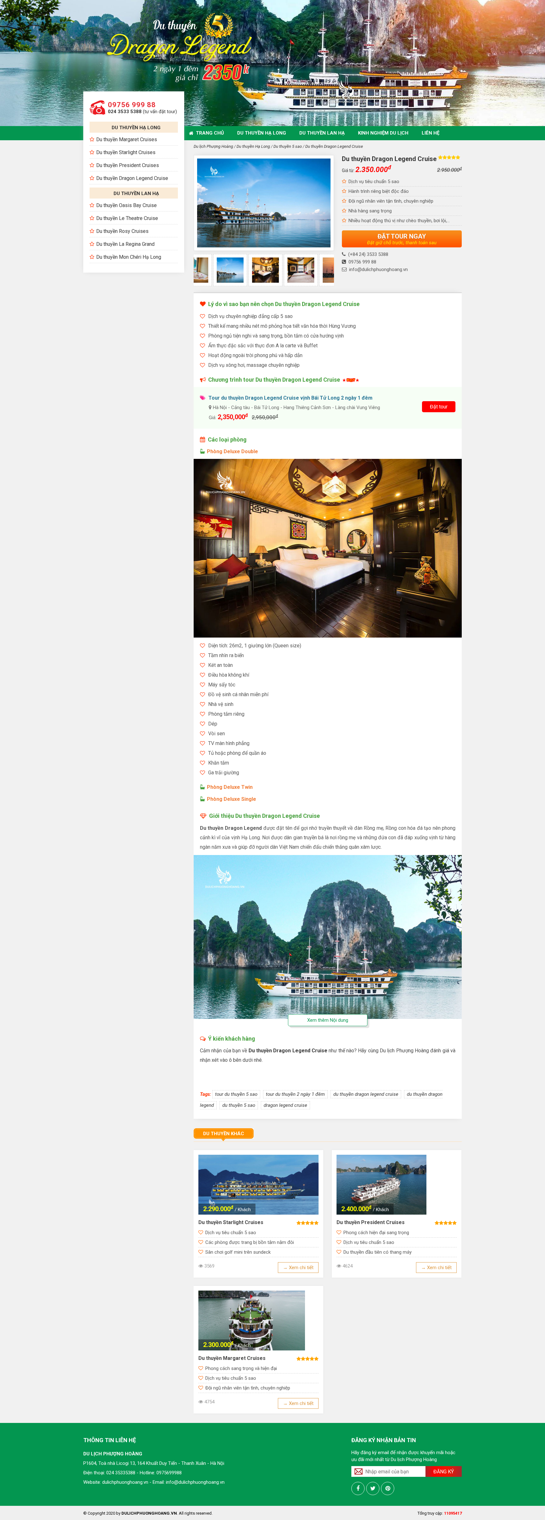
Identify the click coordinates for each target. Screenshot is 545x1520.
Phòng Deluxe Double (232, 451)
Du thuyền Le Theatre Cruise (127, 218)
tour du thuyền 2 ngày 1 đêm (295, 1094)
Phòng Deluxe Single (231, 799)
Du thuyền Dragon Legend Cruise (132, 178)
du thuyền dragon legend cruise (365, 1094)
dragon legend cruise (285, 1105)
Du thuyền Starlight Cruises (125, 152)
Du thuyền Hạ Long (261, 133)
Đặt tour (439, 407)
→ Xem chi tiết (298, 1267)
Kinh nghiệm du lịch (383, 133)
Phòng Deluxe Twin (230, 787)
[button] (206, 275)
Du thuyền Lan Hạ (322, 133)
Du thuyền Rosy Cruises (122, 231)
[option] (246, 270)
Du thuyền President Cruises (127, 165)
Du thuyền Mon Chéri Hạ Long (128, 257)
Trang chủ (208, 133)
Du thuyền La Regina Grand (125, 244)
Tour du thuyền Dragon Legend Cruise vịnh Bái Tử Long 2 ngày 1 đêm (290, 398)
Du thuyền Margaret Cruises (126, 139)
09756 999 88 (132, 105)
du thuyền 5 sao (238, 1105)
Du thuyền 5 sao (287, 146)
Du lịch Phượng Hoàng (213, 146)
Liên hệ (430, 133)
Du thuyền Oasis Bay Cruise (126, 205)
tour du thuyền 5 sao (236, 1094)
